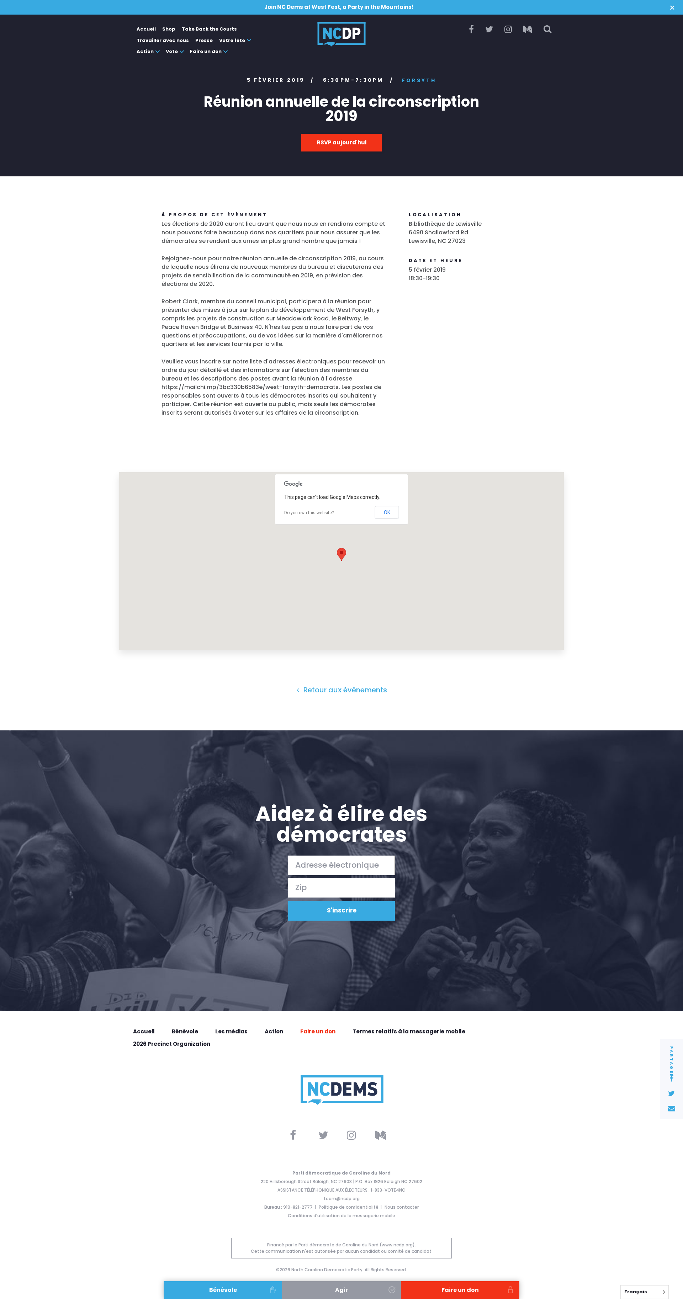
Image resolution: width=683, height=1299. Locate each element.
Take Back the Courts (209, 29)
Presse (204, 40)
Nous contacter (402, 1207)
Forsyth (419, 80)
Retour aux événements (344, 690)
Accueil (146, 29)
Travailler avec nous (163, 40)
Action (145, 51)
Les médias (231, 1031)
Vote (172, 51)
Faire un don (206, 51)
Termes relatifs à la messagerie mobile (409, 1031)
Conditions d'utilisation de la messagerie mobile (341, 1216)
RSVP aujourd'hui (341, 142)
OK (387, 512)
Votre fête (232, 40)
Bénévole (185, 1031)
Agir (341, 1290)
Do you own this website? (309, 512)
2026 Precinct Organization (171, 1044)
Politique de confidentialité (348, 1207)
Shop (168, 29)
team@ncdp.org (342, 1199)
